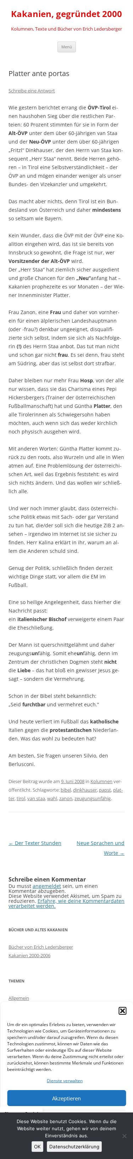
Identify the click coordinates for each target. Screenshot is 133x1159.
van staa (36, 798)
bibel (66, 790)
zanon (65, 798)
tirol (21, 798)
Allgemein (19, 998)
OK (37, 1146)
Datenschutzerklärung (74, 1146)
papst (105, 790)
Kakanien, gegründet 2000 (66, 14)
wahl (52, 798)
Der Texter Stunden (35, 843)
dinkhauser (85, 790)
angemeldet (47, 886)
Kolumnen (101, 781)
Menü (66, 46)
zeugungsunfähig (92, 798)
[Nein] (124, 1135)
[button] (122, 1010)
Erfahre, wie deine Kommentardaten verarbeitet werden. (66, 903)
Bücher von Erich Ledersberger (41, 947)
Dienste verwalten (65, 1081)
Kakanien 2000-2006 (29, 955)
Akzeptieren (66, 1098)
